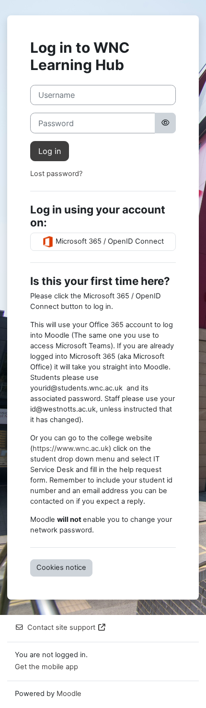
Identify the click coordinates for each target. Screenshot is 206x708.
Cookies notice (61, 567)
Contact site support (61, 627)
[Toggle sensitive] (165, 123)
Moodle (69, 693)
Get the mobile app (46, 666)
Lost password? (56, 173)
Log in (49, 151)
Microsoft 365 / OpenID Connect (109, 241)
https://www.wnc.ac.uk (71, 448)
